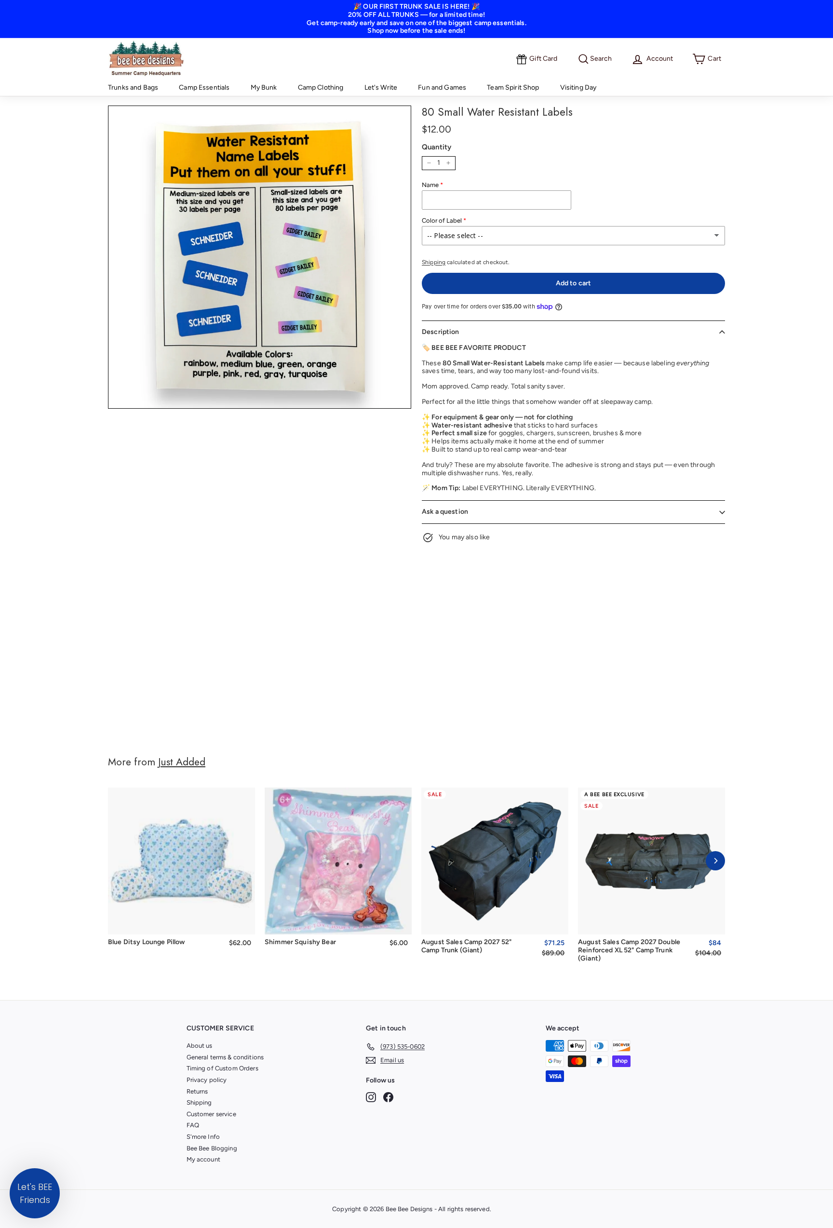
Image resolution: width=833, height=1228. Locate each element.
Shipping (433, 262)
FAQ (193, 1125)
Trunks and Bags (133, 87)
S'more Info (203, 1136)
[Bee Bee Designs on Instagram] (371, 1097)
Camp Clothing (321, 87)
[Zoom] (259, 257)
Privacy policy (207, 1079)
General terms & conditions (225, 1057)
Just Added (181, 762)
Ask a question (445, 511)
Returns (197, 1091)
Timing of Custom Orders (222, 1068)
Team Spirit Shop (513, 87)
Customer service (211, 1114)
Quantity (436, 147)
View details (495, 920)
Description (440, 332)
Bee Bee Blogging (212, 1148)
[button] (35, 1193)
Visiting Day (578, 87)
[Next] (715, 860)
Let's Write (381, 87)
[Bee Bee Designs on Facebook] (388, 1097)
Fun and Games (442, 87)
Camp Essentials (204, 87)
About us (200, 1045)
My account (203, 1159)
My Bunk (264, 87)
